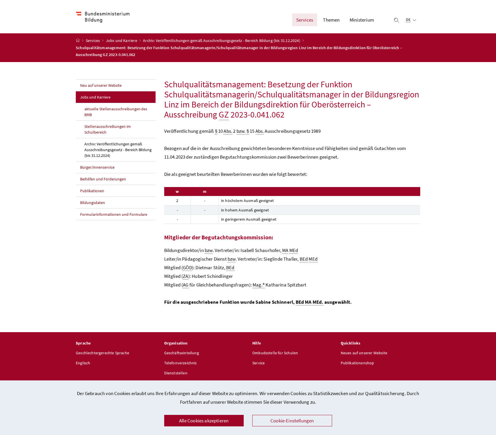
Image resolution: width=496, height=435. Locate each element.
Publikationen (92, 190)
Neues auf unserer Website (364, 352)
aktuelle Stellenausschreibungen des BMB (115, 111)
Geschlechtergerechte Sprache (102, 352)
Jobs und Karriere (122, 40)
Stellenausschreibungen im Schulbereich (107, 129)
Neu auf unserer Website (101, 85)
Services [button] (304, 20)
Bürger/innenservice (97, 167)
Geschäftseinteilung (181, 352)
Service (258, 362)
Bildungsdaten (92, 202)
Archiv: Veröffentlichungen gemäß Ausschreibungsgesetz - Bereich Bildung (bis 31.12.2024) (222, 40)
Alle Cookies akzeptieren (203, 420)
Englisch (83, 362)
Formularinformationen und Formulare (113, 214)
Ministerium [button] (362, 20)
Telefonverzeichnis (180, 362)
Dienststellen (175, 373)
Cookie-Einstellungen (292, 420)
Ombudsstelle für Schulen (275, 352)
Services (93, 40)
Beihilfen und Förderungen (103, 179)
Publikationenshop (357, 362)
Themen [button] (331, 20)
